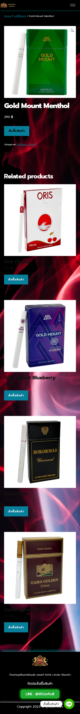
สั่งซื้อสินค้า (17, 131)
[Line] (69, 704)
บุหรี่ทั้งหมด (20, 16)
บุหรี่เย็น (32, 144)
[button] (40, 694)
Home (7, 16)
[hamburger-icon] (72, 5)
